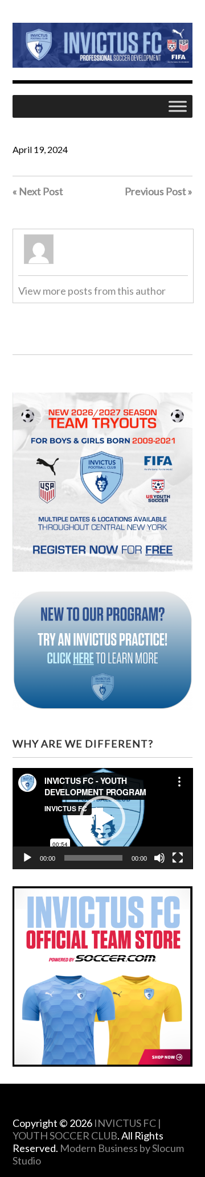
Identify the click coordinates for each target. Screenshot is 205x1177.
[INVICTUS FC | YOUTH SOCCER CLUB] (103, 58)
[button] (102, 818)
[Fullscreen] (177, 858)
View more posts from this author (92, 290)
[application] (103, 818)
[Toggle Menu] (178, 106)
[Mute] (159, 858)
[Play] (27, 858)
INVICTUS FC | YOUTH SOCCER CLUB (87, 1129)
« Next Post (38, 191)
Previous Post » (158, 191)
